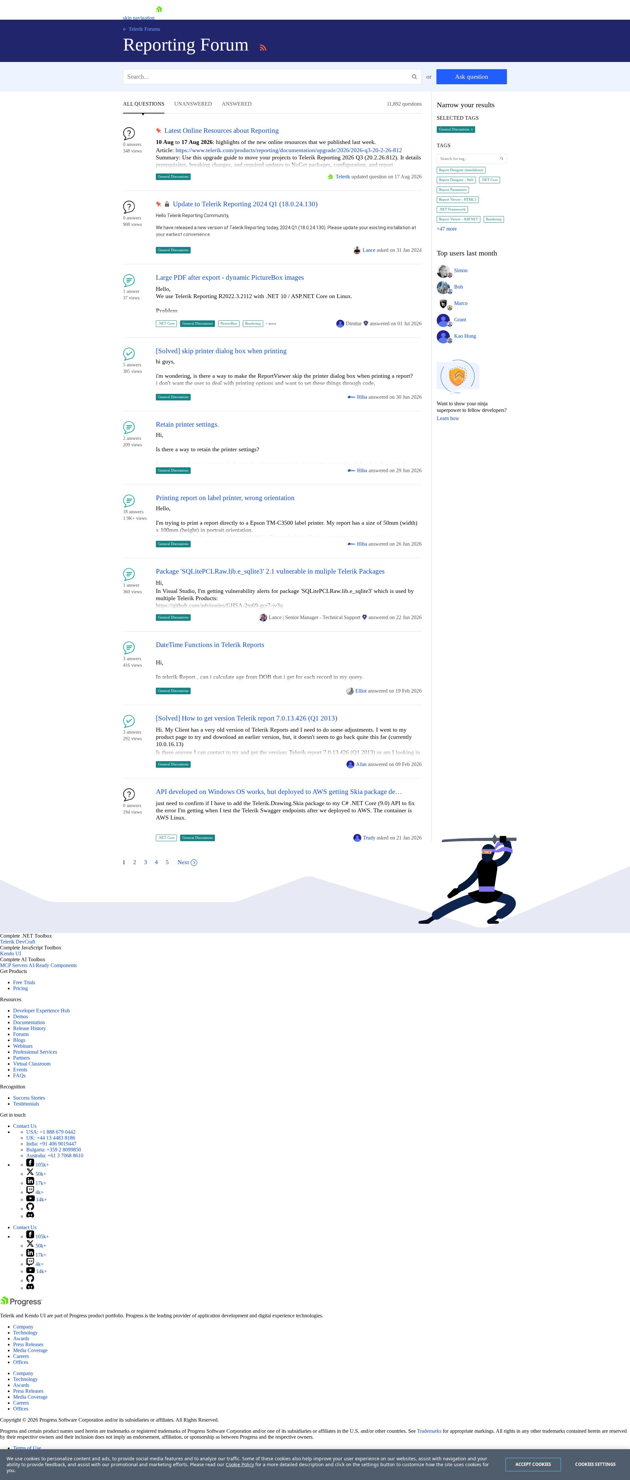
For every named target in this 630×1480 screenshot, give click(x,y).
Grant (460, 319)
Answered (237, 104)
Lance (369, 250)
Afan (361, 764)
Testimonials (26, 1103)
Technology (25, 1332)
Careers (21, 1356)
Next (183, 862)
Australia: (54, 1155)
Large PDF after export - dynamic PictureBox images (230, 277)
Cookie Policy (240, 1464)
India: (51, 1143)
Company (23, 1326)
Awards (21, 1338)
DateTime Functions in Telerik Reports (210, 644)
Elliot (361, 691)
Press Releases (28, 1344)
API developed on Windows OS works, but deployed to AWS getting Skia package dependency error (280, 791)
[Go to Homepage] (159, 18)
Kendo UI (10, 953)
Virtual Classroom (32, 1063)
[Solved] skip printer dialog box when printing (221, 351)
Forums (21, 1034)
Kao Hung (465, 336)
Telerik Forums (143, 29)
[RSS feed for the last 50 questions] (263, 46)
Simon (461, 270)
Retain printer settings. (187, 424)
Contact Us (24, 1126)
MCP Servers (14, 965)
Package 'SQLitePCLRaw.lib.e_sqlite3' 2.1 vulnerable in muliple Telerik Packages (270, 571)
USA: (50, 1132)
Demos (20, 1016)
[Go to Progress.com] (21, 1304)
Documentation (29, 1022)
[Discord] (30, 1216)
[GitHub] (30, 1208)
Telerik (343, 176)
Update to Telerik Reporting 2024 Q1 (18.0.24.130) (245, 204)
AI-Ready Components (53, 965)
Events (20, 1069)
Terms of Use (27, 1448)
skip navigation (139, 18)
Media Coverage (30, 1350)
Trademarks (429, 1431)
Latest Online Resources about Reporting (221, 130)
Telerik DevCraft (17, 941)
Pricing (20, 988)
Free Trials (24, 982)
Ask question (471, 76)
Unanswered (193, 104)
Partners (21, 1058)
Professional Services (35, 1052)
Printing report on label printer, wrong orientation (225, 498)
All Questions (143, 104)
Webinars (22, 1046)
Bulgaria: (53, 1149)
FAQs (19, 1075)
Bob (458, 287)
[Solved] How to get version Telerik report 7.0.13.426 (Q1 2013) (246, 718)
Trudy (369, 838)
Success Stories (29, 1098)
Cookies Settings (595, 1464)
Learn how (448, 418)
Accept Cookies (533, 1464)
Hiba (362, 397)
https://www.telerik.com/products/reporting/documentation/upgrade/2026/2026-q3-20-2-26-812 (289, 150)
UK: (50, 1138)
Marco (461, 303)
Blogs (19, 1040)
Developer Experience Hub (41, 1010)
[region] (315, 1464)
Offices (20, 1362)
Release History (29, 1028)
